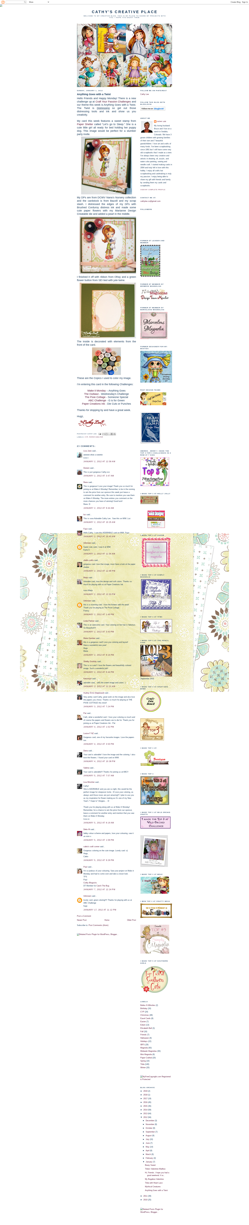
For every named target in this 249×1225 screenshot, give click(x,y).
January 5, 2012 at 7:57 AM (98, 776)
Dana (85, 751)
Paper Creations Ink (93, 403)
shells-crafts (88, 560)
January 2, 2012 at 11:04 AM (99, 554)
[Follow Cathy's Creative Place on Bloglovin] (152, 110)
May (148, 1147)
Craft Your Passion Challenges (113, 101)
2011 (145, 1196)
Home (106, 920)
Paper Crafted (146, 1058)
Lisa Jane (87, 451)
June (148, 1143)
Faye (85, 529)
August (149, 1135)
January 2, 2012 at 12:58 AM (99, 461)
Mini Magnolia (146, 1054)
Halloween (144, 1038)
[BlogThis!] (106, 434)
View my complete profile (152, 189)
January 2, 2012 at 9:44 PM (98, 672)
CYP (86, 437)
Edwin (142, 1025)
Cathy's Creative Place (124, 12)
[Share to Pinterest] (114, 434)
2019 (145, 1091)
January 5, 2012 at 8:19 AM (98, 823)
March (148, 1154)
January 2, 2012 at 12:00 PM (99, 571)
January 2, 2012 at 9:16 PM (98, 655)
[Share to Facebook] (111, 434)
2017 (145, 1098)
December (150, 1120)
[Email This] (103, 434)
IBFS (142, 1045)
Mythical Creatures (153, 1187)
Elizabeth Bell (146, 1028)
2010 (145, 1200)
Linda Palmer (88, 621)
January (149, 1162)
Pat (84, 713)
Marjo (85, 577)
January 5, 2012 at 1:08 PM (98, 840)
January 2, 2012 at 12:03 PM (99, 594)
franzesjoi (87, 679)
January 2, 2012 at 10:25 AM (99, 522)
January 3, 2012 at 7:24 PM (98, 706)
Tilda (142, 1064)
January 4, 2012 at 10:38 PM (99, 761)
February (150, 1158)
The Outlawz (91, 394)
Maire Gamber (89, 638)
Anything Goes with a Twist (94, 94)
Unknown (87, 543)
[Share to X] (109, 434)
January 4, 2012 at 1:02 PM (98, 727)
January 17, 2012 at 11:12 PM (99, 910)
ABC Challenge (97, 400)
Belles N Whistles (147, 1005)
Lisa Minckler (89, 782)
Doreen (86, 468)
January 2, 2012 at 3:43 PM (98, 632)
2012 (145, 1117)
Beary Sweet (150, 1165)
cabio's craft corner (91, 846)
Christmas (144, 1015)
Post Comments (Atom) (98, 925)
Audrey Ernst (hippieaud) (93, 693)
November (150, 1124)
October (149, 1128)
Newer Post (82, 920)
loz (84, 514)
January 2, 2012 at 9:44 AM (98, 508)
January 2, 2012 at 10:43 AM (99, 536)
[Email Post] (99, 434)
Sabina (86, 768)
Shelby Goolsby (90, 661)
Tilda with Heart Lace (154, 1183)
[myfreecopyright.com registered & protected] (156, 1079)
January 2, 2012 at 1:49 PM (98, 614)
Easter (143, 1021)
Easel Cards (145, 1018)
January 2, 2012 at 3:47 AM (98, 476)
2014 (145, 1110)
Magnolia (144, 1048)
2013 (145, 1113)
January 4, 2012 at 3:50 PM (98, 744)
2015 (145, 1106)
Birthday (143, 1008)
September (150, 1132)
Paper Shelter (85, 124)
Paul (85, 867)
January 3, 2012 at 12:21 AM (99, 686)
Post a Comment (84, 916)
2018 (145, 1095)
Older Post (131, 920)
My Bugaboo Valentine (154, 1179)
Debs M (86, 829)
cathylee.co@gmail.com (150, 201)
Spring (143, 1061)
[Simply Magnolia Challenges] (156, 609)
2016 (145, 1102)
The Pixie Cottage (95, 397)
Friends (143, 1035)
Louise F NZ (88, 733)
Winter (143, 1067)
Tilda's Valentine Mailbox (155, 1169)
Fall (141, 1031)
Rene (85, 482)
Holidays (144, 1041)
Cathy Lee (144, 94)
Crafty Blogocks (90, 883)
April (148, 1150)
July (148, 1139)
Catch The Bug (103, 886)
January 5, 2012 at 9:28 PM (98, 860)
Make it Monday (96, 390)
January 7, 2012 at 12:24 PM (99, 889)
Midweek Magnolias (148, 1051)
